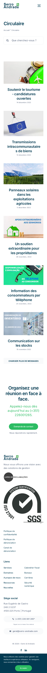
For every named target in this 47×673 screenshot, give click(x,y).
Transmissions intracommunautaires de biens (23, 146)
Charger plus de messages (24, 361)
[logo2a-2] (13, 4)
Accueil (7, 30)
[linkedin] (26, 650)
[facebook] (21, 650)
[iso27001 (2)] (23, 485)
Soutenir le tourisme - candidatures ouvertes (23, 94)
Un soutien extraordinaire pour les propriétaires (23, 248)
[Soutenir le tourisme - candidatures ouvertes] (23, 72)
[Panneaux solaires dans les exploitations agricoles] (23, 173)
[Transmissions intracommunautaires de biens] (23, 123)
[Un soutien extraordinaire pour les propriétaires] (23, 227)
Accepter (23, 668)
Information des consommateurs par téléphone (23, 295)
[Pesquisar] (23, 40)
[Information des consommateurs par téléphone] (23, 275)
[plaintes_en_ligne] (16, 473)
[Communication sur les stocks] (23, 323)
